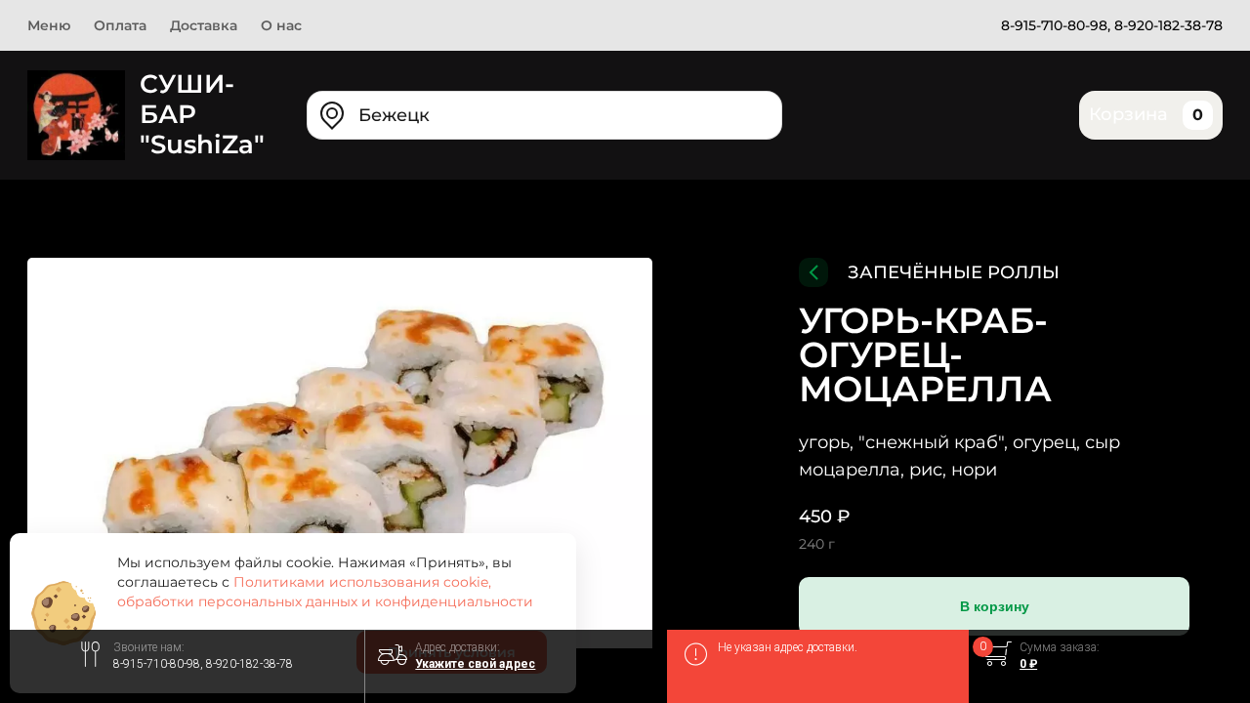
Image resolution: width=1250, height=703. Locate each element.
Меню (48, 25)
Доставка (203, 25)
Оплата (120, 25)
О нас (281, 25)
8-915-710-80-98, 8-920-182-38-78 (1112, 25)
